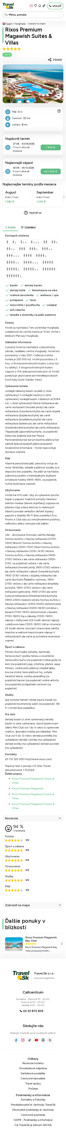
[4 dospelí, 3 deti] (31, 262)
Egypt (9, 23)
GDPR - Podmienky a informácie (33, 1120)
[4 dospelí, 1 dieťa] (41, 255)
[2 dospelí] (45, 241)
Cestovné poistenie (33, 1114)
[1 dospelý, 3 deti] (35, 241)
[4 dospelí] (27, 255)
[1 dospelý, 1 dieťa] (14, 241)
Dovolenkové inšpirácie (33, 1068)
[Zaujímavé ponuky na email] (39, 5)
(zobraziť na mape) (37, 24)
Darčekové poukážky (33, 1073)
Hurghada (20, 23)
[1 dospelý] (7, 241)
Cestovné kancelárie (33, 1078)
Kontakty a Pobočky (33, 1099)
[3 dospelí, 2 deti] (47, 248)
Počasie (33, 1088)
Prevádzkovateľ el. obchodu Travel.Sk (33, 1104)
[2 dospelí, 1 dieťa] (54, 241)
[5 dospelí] (47, 262)
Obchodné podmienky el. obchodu (33, 1109)
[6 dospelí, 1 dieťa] (14, 275)
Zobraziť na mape (17, 905)
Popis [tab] (11, 227)
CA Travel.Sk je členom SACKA (33, 1125)
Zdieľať (57, 59)
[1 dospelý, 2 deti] (23, 241)
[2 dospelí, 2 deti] (10, 248)
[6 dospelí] (49, 269)
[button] (59, 84)
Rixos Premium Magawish (27, 788)
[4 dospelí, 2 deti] (13, 262)
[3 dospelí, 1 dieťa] (33, 248)
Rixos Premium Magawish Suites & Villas (28, 36)
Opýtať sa (35, 212)
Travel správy (33, 1083)
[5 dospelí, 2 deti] (31, 269)
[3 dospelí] (22, 248)
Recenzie (11, 818)
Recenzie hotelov (33, 1063)
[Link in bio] (43, 5)
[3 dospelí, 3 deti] (13, 255)
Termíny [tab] (30, 227)
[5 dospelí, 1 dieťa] (13, 269)
